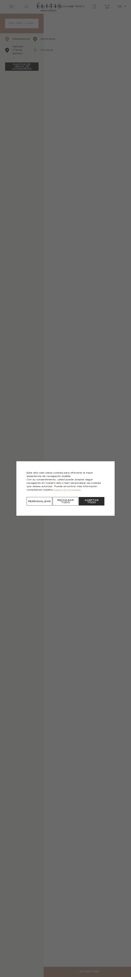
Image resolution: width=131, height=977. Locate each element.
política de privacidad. (67, 490)
